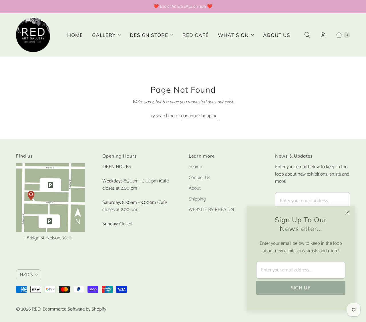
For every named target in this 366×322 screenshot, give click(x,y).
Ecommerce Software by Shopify (74, 309)
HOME (75, 35)
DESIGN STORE (149, 35)
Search (195, 167)
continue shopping (199, 116)
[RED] (33, 35)
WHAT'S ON (233, 35)
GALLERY (104, 35)
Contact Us (199, 178)
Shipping (197, 199)
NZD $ (26, 275)
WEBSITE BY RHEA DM (211, 210)
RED (36, 309)
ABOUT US (276, 35)
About (195, 188)
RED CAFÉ (195, 35)
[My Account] (323, 35)
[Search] (307, 35)
